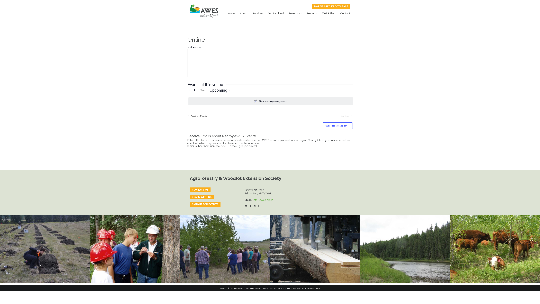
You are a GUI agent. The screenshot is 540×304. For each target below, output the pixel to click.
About (244, 13)
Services (257, 13)
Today (203, 90)
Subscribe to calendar (336, 125)
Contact (345, 13)
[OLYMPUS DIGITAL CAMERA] (135, 249)
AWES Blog (328, 13)
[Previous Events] (189, 90)
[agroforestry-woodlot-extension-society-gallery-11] (45, 249)
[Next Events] (194, 90)
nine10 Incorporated (312, 288)
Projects (312, 13)
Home (231, 13)
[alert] (270, 101)
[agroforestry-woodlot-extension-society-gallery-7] (225, 249)
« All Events (194, 47)
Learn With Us (202, 196)
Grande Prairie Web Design (291, 288)
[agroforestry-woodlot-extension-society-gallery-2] (315, 249)
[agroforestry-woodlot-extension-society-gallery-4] (495, 249)
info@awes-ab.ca (263, 199)
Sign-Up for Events (205, 204)
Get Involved (276, 13)
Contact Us (200, 189)
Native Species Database (331, 6)
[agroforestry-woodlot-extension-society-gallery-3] (405, 249)
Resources (295, 13)
